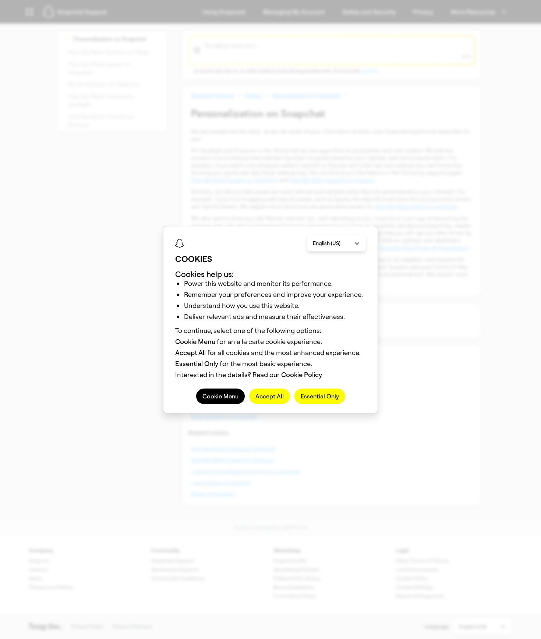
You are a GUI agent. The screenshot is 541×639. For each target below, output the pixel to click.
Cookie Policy (301, 374)
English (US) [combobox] (326, 243)
